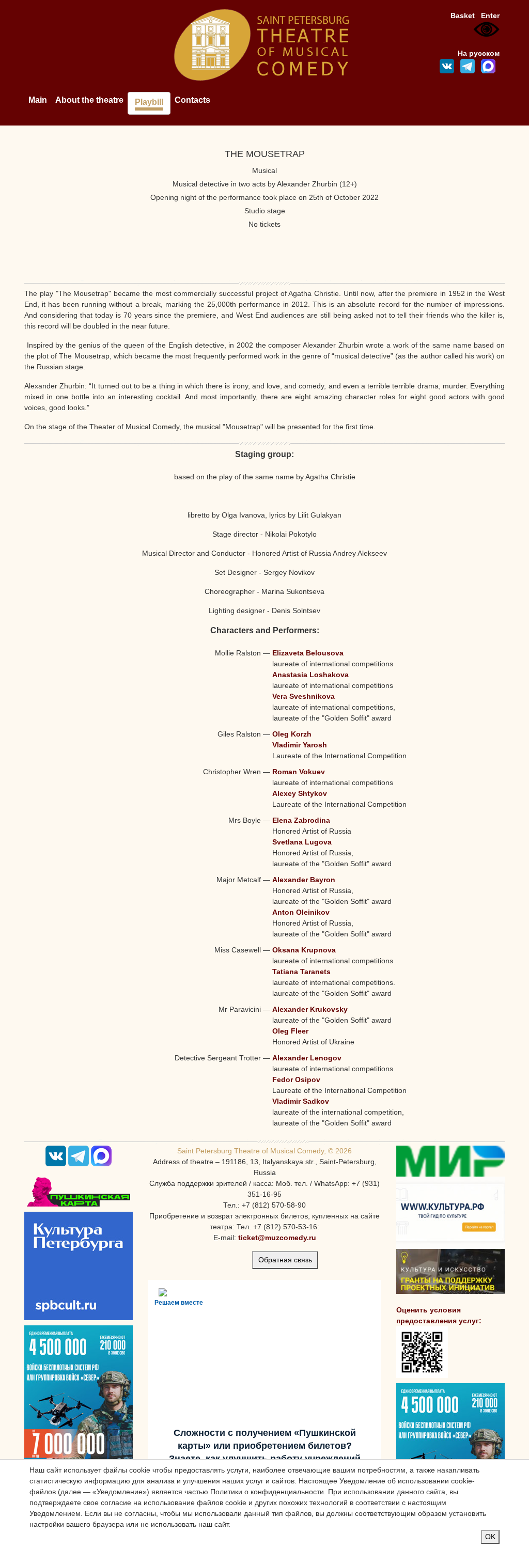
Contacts (192, 100)
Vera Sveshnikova (303, 696)
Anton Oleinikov (301, 912)
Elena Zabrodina (301, 820)
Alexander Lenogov (306, 1058)
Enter (490, 15)
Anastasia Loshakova (310, 674)
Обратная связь (285, 1260)
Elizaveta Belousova (308, 653)
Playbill (149, 102)
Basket (462, 15)
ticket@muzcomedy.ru (277, 1237)
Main (37, 100)
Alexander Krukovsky (310, 1009)
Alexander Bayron (303, 879)
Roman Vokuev (298, 772)
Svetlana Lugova (302, 842)
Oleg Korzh (292, 734)
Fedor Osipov (296, 1079)
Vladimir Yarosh (299, 745)
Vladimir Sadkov (300, 1101)
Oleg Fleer (290, 1031)
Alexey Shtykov (299, 793)
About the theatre (89, 100)
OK (490, 1536)
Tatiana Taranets (301, 971)
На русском (479, 53)
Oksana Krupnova (304, 950)
